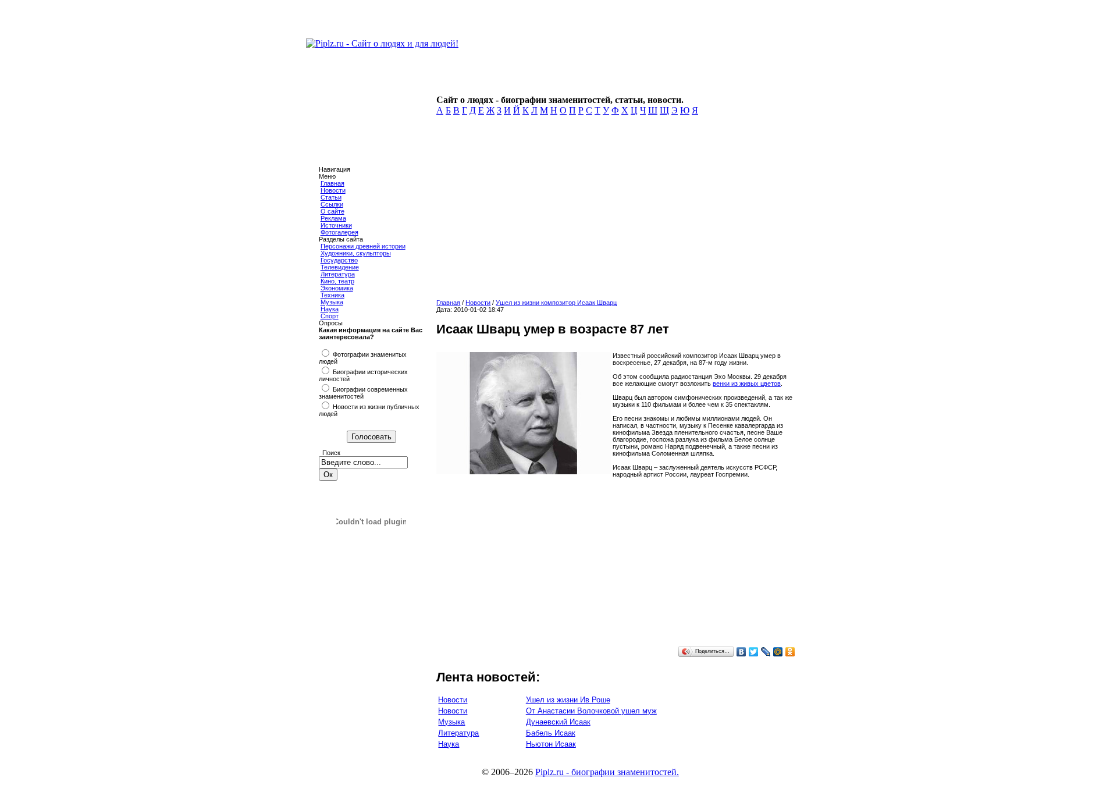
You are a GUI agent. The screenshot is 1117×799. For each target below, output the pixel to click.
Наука (330, 309)
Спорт (330, 316)
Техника (332, 295)
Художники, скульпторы (356, 253)
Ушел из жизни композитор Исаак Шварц (556, 302)
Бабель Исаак (550, 733)
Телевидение (340, 267)
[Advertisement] (615, 210)
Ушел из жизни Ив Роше (568, 699)
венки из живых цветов (747, 383)
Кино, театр (337, 281)
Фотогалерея (339, 232)
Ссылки (332, 204)
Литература (338, 274)
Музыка (332, 302)
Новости (333, 190)
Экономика (337, 288)
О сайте (332, 211)
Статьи (331, 197)
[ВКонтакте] (741, 651)
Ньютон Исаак (551, 744)
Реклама (333, 218)
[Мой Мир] (778, 651)
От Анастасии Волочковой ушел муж (591, 710)
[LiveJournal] (766, 651)
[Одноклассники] (790, 651)
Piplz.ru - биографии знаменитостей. (607, 772)
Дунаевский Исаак (558, 722)
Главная (332, 183)
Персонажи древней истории (363, 246)
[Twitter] (754, 651)
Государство (339, 260)
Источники (336, 225)
